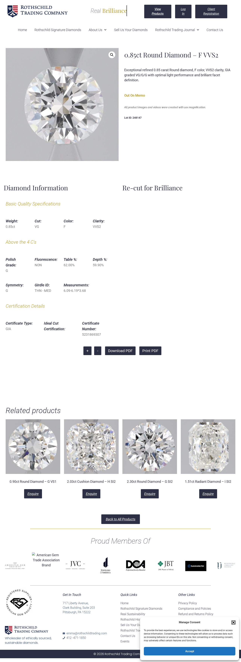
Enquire (33, 494)
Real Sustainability (132, 614)
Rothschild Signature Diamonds (57, 30)
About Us (95, 30)
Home (22, 30)
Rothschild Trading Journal (175, 30)
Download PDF (120, 351)
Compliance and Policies (194, 608)
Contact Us (215, 30)
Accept (189, 651)
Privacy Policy (187, 603)
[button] (233, 622)
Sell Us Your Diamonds (131, 30)
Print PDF (150, 351)
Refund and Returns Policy (195, 614)
